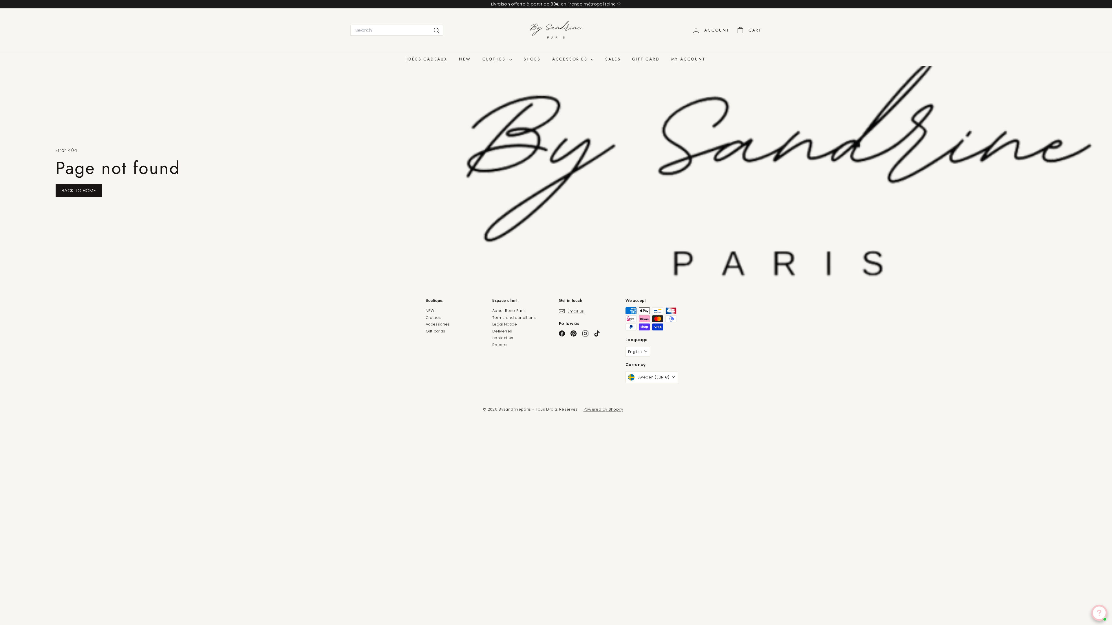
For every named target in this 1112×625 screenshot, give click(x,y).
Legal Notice (504, 324)
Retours (499, 345)
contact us (502, 338)
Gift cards (435, 331)
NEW (465, 59)
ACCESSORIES (571, 59)
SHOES (532, 59)
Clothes (433, 317)
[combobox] (396, 30)
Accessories (438, 324)
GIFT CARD (645, 59)
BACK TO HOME (79, 190)
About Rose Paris (509, 310)
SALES (613, 59)
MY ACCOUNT (688, 59)
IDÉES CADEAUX (427, 59)
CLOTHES (494, 59)
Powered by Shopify (603, 409)
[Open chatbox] (1099, 613)
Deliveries (502, 331)
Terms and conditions (514, 317)
